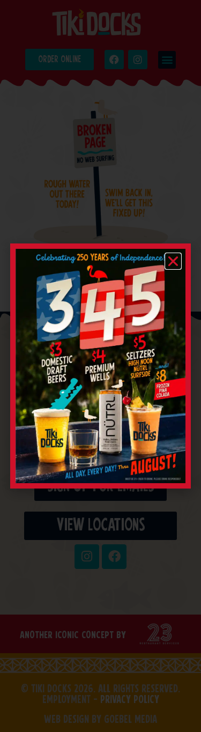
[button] (173, 261)
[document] (100, 366)
